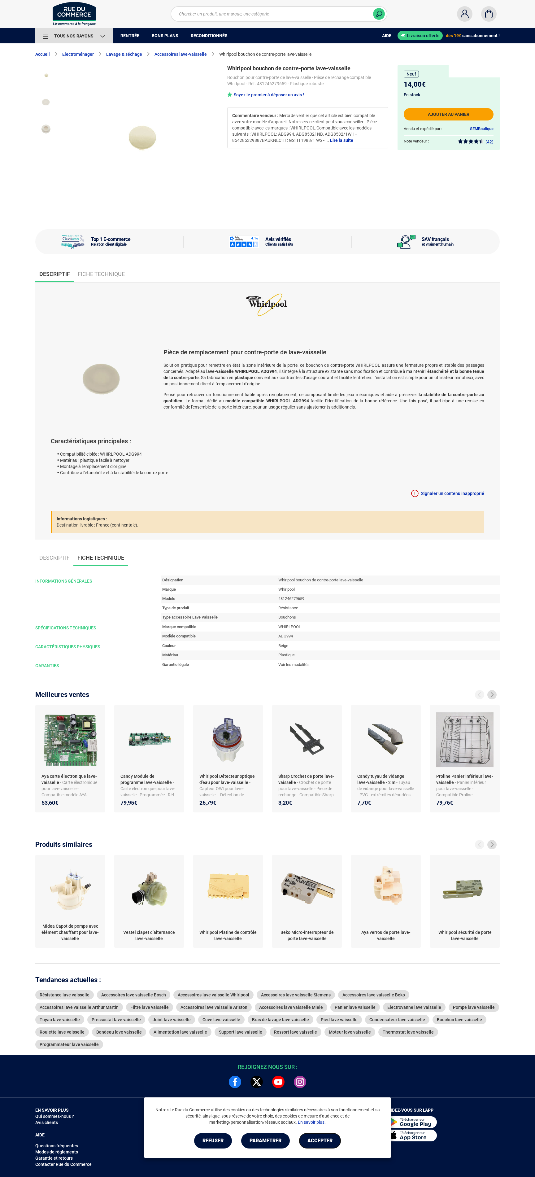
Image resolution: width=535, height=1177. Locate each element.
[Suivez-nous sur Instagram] (300, 1082)
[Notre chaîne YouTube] (278, 1082)
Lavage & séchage (124, 54)
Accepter (320, 1141)
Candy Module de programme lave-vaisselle (146, 779)
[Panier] (488, 14)
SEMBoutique (482, 128)
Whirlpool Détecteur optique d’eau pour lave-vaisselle (227, 779)
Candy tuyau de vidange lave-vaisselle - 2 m (380, 779)
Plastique (286, 655)
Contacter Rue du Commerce (63, 1164)
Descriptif (54, 557)
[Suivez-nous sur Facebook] (235, 1082)
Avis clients (46, 1122)
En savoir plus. (312, 1122)
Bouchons (287, 617)
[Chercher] (379, 14)
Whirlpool (286, 589)
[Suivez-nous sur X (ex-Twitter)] (256, 1082)
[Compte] (464, 14)
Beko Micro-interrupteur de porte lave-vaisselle (307, 935)
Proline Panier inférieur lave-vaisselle (464, 779)
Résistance (288, 608)
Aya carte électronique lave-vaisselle (69, 779)
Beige (283, 645)
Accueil (42, 54)
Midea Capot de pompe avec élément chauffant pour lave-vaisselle (70, 932)
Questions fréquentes (56, 1145)
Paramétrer (265, 1141)
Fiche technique (101, 274)
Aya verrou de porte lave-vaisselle (386, 935)
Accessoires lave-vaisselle (180, 54)
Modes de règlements (56, 1151)
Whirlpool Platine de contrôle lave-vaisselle (228, 935)
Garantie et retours (54, 1158)
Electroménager (78, 54)
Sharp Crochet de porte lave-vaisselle (306, 779)
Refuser (213, 1141)
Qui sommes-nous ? (54, 1116)
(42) (489, 141)
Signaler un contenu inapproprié (452, 493)
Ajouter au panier (448, 114)
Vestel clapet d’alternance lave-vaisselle (149, 935)
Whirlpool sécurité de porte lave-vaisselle (465, 935)
